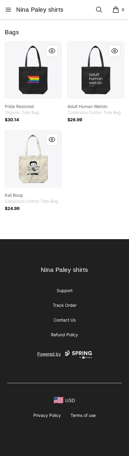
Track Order (64, 305)
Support (65, 290)
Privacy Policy (47, 415)
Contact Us (65, 319)
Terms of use (83, 415)
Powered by (49, 353)
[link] (33, 70)
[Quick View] (52, 51)
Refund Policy (64, 334)
